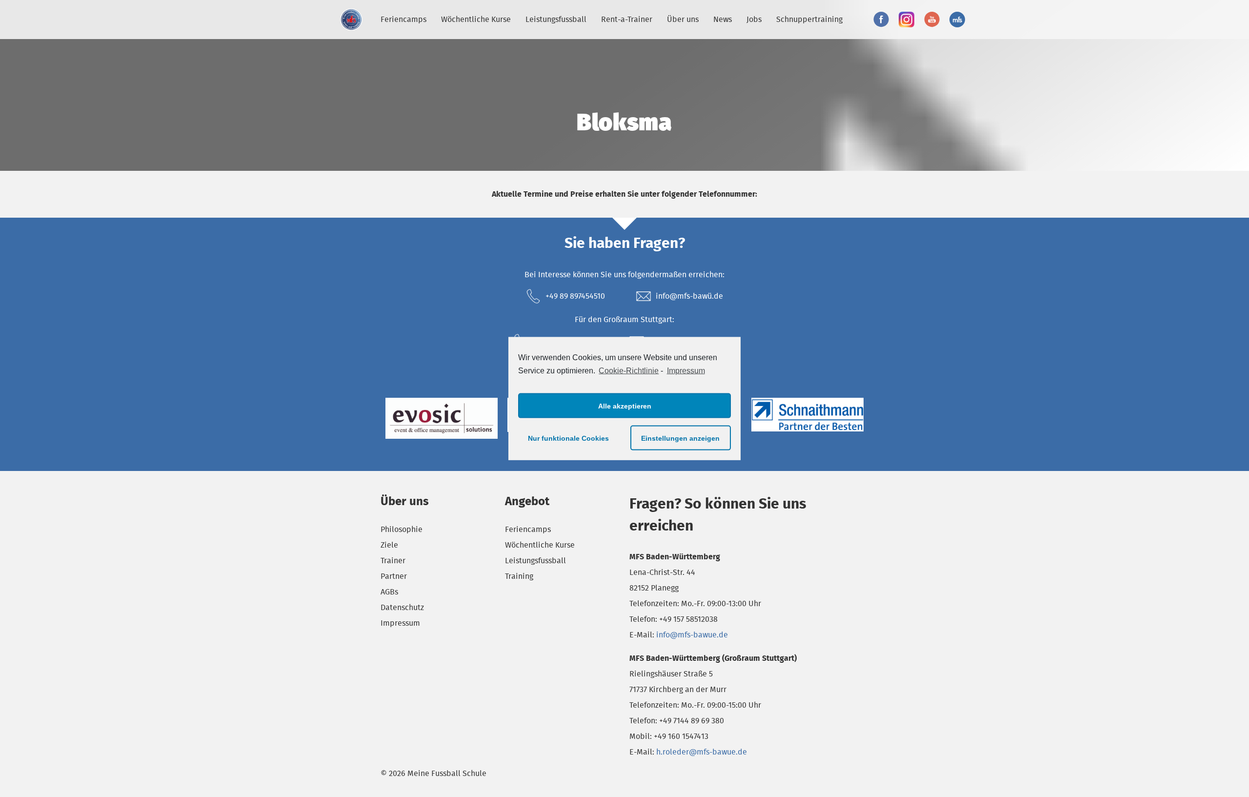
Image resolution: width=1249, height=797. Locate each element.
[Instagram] (906, 19)
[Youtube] (932, 19)
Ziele (389, 545)
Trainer (393, 560)
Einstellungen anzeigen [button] (680, 438)
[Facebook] (881, 19)
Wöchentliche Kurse (476, 19)
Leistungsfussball (555, 19)
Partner (394, 576)
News (722, 19)
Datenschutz (402, 607)
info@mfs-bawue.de (692, 634)
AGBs (389, 591)
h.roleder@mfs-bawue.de (701, 751)
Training (519, 576)
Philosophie (402, 529)
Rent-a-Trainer (626, 19)
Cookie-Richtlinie (629, 370)
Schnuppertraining (809, 19)
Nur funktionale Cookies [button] (568, 438)
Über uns (683, 19)
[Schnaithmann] (807, 414)
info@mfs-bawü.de (689, 296)
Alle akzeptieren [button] (624, 405)
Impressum (686, 370)
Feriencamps (403, 19)
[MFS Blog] (957, 19)
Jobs (754, 19)
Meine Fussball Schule (351, 19)
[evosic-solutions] (441, 418)
